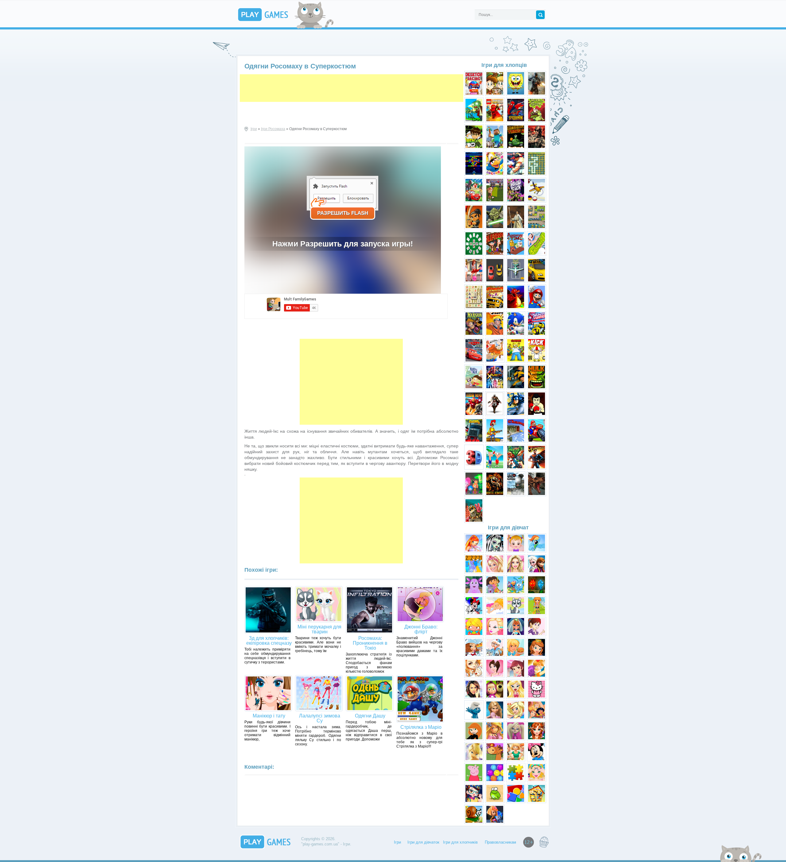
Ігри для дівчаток (423, 842)
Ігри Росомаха (273, 129)
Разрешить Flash (342, 213)
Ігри (254, 129)
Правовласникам (500, 842)
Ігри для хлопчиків (460, 842)
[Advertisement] (351, 88)
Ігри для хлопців (504, 65)
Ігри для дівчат (508, 527)
